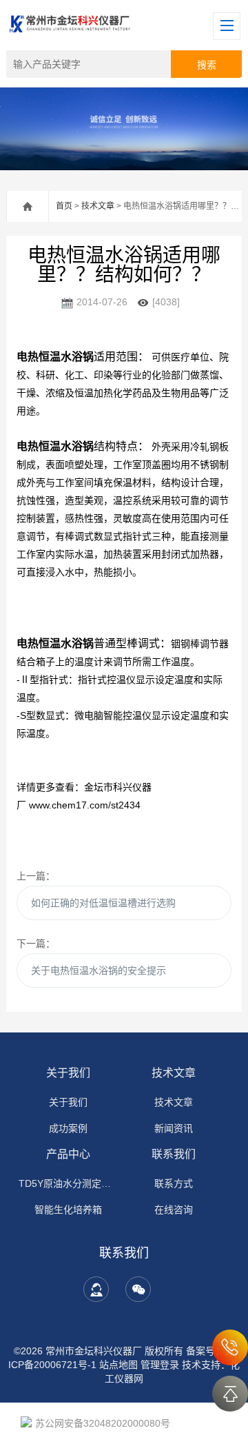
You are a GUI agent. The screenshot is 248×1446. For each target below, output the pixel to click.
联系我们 (174, 1154)
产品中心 (68, 1154)
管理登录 (160, 1364)
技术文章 (97, 206)
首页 (64, 206)
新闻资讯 (173, 1128)
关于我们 (68, 1073)
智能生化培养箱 (68, 1209)
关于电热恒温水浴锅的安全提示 (98, 970)
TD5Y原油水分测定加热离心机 (68, 1183)
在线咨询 (173, 1209)
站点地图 (118, 1364)
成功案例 (68, 1128)
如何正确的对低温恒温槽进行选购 (103, 902)
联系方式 (173, 1183)
